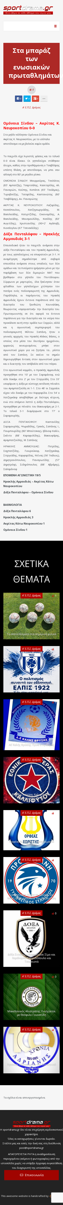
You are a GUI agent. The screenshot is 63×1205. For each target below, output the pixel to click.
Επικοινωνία (34, 1175)
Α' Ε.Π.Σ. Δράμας (32, 107)
